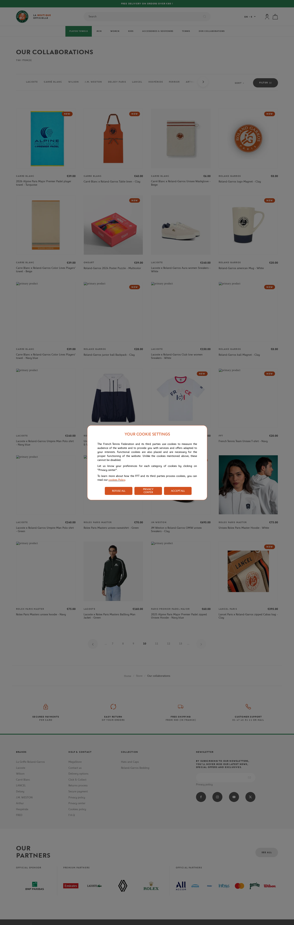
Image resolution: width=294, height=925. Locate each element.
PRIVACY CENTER (148, 491)
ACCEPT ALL (178, 490)
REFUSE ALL (118, 490)
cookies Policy (116, 480)
